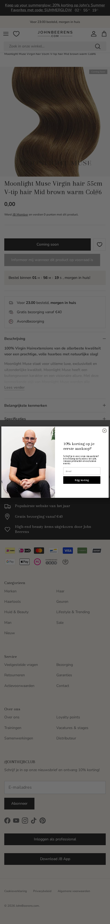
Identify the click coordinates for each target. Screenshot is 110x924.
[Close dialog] (105, 430)
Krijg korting (82, 480)
